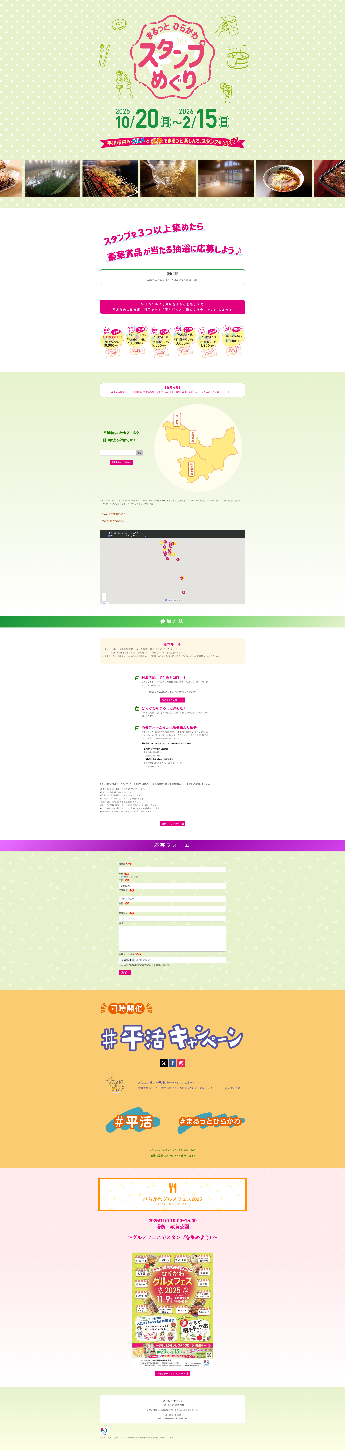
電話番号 (126, 913)
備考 (121, 923)
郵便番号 (126, 890)
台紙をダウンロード (171, 700)
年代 (124, 880)
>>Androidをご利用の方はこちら (113, 514)
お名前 (125, 864)
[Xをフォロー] (164, 1063)
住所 (124, 903)
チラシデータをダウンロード (172, 1373)
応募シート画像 (130, 954)
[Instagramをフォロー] (181, 1063)
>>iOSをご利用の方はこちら (112, 521)
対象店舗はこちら (120, 462)
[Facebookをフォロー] (172, 1063)
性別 (124, 874)
